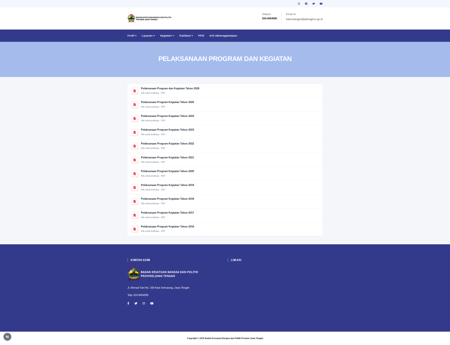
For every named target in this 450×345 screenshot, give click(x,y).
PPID (201, 35)
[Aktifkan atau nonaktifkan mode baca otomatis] (7, 337)
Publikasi (185, 35)
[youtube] (321, 4)
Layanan (147, 35)
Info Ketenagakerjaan (223, 35)
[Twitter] (136, 303)
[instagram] (299, 4)
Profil (131, 35)
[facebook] (306, 4)
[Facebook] (128, 303)
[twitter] (314, 4)
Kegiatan (166, 35)
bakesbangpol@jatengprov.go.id (304, 19)
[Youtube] (152, 303)
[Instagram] (143, 303)
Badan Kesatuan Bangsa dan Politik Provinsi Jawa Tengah (234, 338)
